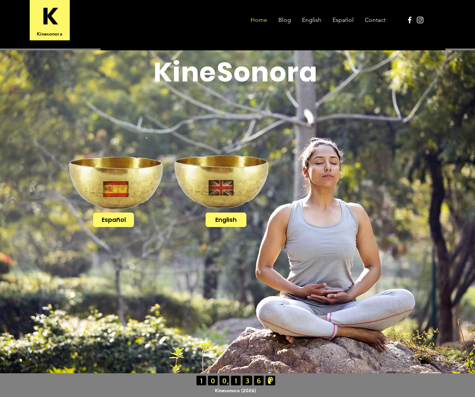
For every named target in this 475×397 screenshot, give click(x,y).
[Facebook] (409, 20)
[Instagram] (420, 20)
